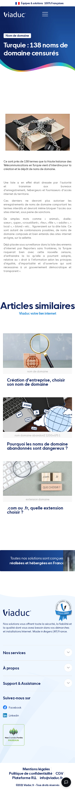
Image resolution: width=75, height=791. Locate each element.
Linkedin (13, 715)
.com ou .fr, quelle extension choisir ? (35, 510)
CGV (59, 773)
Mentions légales (36, 769)
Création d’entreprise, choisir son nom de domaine (36, 382)
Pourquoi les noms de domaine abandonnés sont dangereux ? (37, 446)
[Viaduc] (15, 14)
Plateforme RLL (24, 778)
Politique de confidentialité (30, 773)
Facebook (14, 707)
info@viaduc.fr (51, 778)
